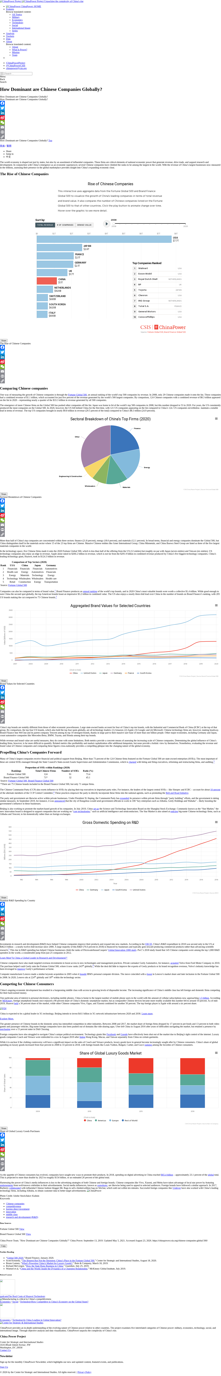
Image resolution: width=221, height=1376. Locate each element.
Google (124, 1034)
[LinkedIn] (110, 112)
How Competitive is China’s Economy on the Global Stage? (59, 1301)
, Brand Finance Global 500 (40, 780)
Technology (17, 22)
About (9, 41)
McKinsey (7, 1000)
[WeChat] (110, 122)
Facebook (111, 1034)
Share (3, 340)
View (21, 1229)
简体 (2, 146)
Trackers (10, 36)
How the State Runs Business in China (44, 1266)
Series (15, 30)
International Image (21, 28)
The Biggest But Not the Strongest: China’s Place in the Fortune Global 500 (58, 1260)
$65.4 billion (167, 1175)
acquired (174, 963)
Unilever (177, 1188)
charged (132, 762)
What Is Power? (19, 49)
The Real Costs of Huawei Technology (26, 1296)
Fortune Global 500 (77, 394)
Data (8, 39)
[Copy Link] (110, 136)
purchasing (5, 1029)
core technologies (81, 811)
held (16, 1003)
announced (59, 801)
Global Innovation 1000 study (122, 950)
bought (83, 974)
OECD (148, 944)
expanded (124, 798)
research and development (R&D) (22, 1217)
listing (82, 1037)
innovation (11, 1211)
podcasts (4, 1296)
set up (96, 808)
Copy (3, 1246)
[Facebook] (110, 103)
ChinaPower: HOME (30, 6)
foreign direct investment (17, 1209)
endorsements (6, 1185)
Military (16, 17)
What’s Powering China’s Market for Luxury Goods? (47, 1263)
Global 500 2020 (15, 1258)
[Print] (110, 132)
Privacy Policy (84, 1372)
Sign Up (4, 1367)
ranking (148, 1045)
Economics (17, 20)
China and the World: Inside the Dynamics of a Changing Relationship (53, 1268)
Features (10, 9)
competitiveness (13, 1206)
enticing (174, 811)
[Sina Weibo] (110, 117)
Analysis (10, 33)
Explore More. (7, 1018)
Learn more (147, 1013)
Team (14, 55)
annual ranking (90, 591)
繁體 (9, 146)
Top (50, 140)
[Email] (110, 127)
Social (15, 25)
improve (21, 969)
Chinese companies (15, 1203)
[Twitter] (110, 108)
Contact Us (5, 1350)
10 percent (215, 789)
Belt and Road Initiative (177, 793)
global (211, 1175)
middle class (12, 1214)
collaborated (15, 1188)
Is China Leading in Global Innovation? (42, 1320)
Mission (16, 52)
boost (149, 974)
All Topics (17, 14)
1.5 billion (204, 998)
